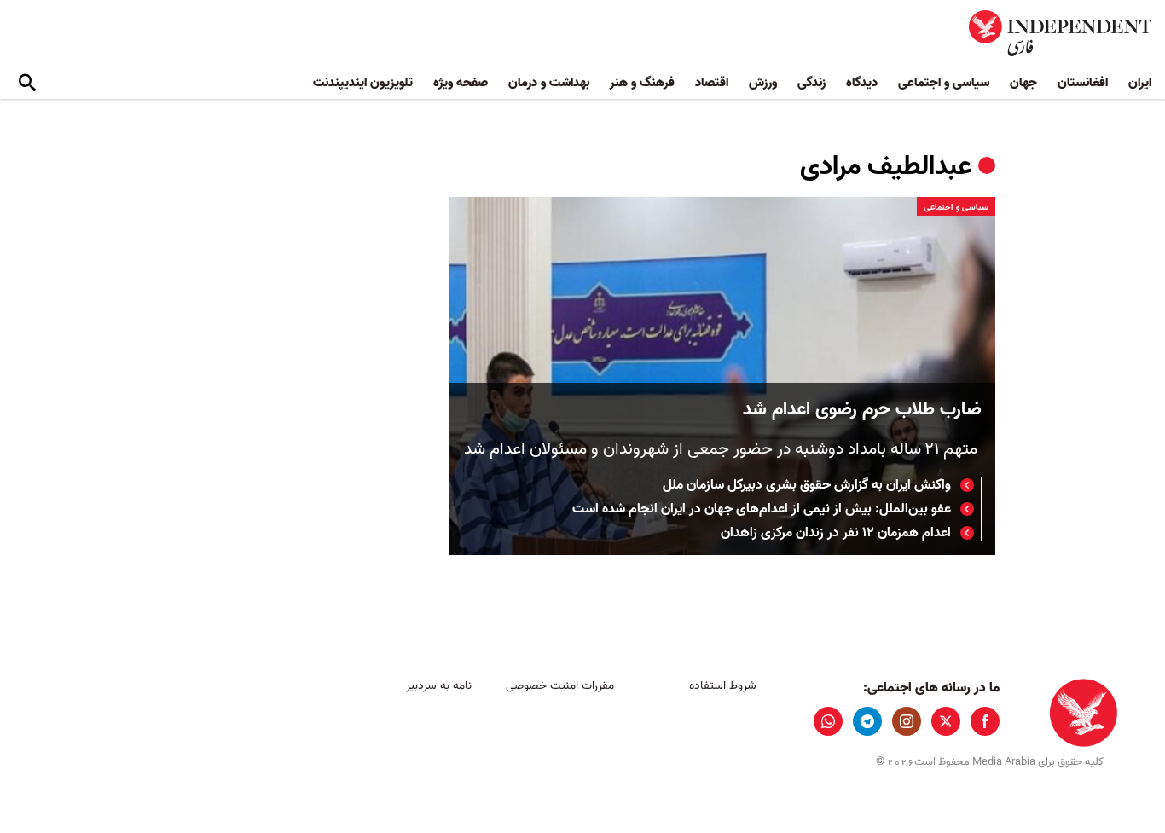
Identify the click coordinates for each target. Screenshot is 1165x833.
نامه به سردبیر (439, 686)
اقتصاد (711, 82)
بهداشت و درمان (548, 82)
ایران (1139, 82)
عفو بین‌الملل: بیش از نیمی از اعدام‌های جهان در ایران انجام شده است (761, 509)
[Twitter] (945, 721)
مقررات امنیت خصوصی (560, 686)
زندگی (811, 82)
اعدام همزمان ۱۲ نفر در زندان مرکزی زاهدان (836, 532)
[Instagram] (906, 721)
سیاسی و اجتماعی (943, 82)
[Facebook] (985, 721)
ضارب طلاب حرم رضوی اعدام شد (862, 409)
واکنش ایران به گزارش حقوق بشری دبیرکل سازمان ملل (807, 485)
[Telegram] (867, 721)
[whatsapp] (828, 721)
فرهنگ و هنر (642, 82)
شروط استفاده (722, 686)
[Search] (27, 83)
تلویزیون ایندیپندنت (363, 82)
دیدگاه (862, 82)
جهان (1023, 82)
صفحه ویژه (460, 82)
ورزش (763, 82)
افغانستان (1083, 82)
